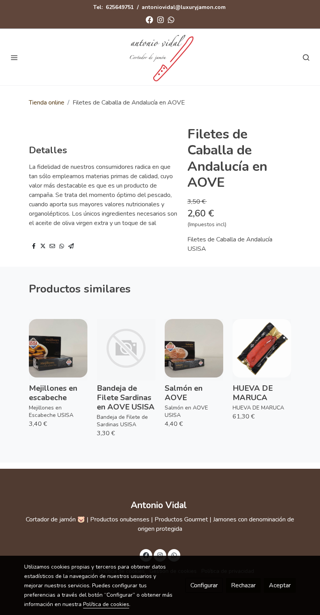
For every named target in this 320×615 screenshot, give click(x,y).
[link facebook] (149, 19)
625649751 (120, 7)
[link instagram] (160, 19)
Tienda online (46, 102)
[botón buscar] (306, 57)
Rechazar (243, 585)
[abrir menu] (14, 57)
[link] (160, 57)
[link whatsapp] (171, 19)
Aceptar (280, 585)
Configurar (204, 585)
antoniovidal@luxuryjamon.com (184, 7)
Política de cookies (106, 604)
